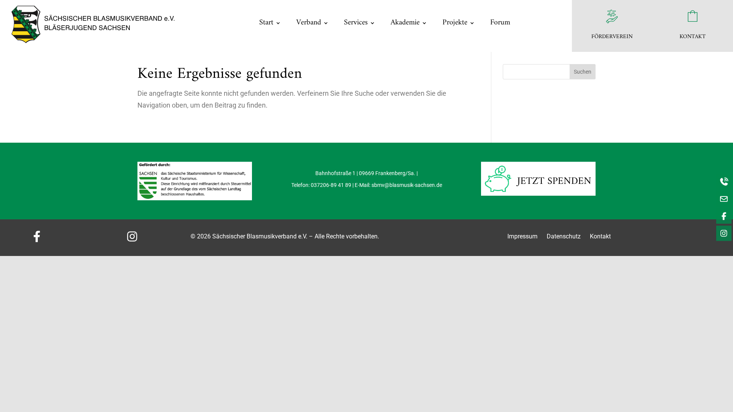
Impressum (522, 236)
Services (356, 22)
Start (266, 22)
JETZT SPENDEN (554, 181)
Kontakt (600, 236)
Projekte (454, 22)
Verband (308, 22)
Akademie (405, 22)
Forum (500, 22)
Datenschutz (564, 236)
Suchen (582, 72)
